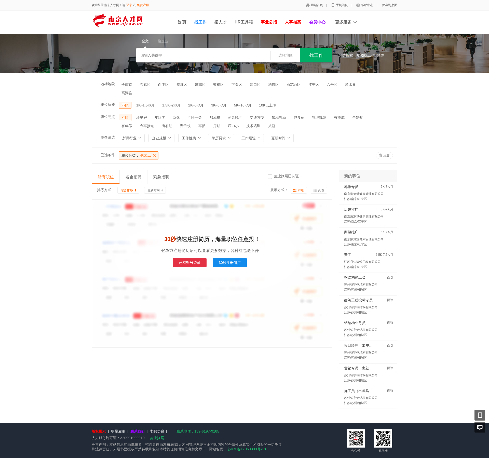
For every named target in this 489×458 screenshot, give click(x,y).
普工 (347, 255)
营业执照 (157, 438)
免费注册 (143, 5)
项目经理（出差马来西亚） (365, 345)
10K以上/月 (268, 105)
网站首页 (317, 5)
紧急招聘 (161, 177)
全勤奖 (357, 117)
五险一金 (195, 117)
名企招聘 (133, 177)
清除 (380, 55)
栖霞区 (273, 85)
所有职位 (106, 177)
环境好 (141, 117)
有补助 (167, 126)
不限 (125, 105)
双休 (176, 117)
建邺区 (200, 85)
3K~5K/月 (218, 105)
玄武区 (145, 85)
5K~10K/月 (242, 105)
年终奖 (160, 117)
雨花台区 (294, 85)
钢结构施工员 (354, 277)
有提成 (339, 117)
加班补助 (279, 117)
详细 (301, 190)
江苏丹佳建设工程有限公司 (362, 262)
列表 (321, 190)
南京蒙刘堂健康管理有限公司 (364, 194)
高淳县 (126, 93)
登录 (129, 5)
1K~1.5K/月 (145, 105)
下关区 (237, 85)
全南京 (126, 85)
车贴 (202, 126)
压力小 (233, 126)
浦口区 (255, 85)
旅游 (271, 126)
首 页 (181, 22)
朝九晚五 (235, 117)
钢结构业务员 (354, 323)
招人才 (220, 22)
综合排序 (127, 190)
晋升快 (185, 126)
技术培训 (253, 126)
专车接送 (147, 126)
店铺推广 (351, 209)
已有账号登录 (189, 263)
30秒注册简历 (230, 263)
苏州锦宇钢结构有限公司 (361, 284)
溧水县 (350, 85)
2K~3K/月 (195, 105)
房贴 (216, 126)
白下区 (163, 85)
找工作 (200, 22)
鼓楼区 (218, 85)
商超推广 (351, 232)
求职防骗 (157, 431)
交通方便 (257, 117)
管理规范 (319, 117)
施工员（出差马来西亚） (363, 391)
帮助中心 (367, 5)
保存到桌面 (389, 5)
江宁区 (313, 85)
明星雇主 (118, 431)
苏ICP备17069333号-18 (247, 449)
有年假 (126, 126)
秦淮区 (181, 85)
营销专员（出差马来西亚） (365, 368)
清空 (386, 155)
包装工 (136, 155)
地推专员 (351, 187)
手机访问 (342, 5)
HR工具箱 (244, 22)
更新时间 (153, 190)
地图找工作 (366, 55)
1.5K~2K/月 (171, 105)
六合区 (332, 85)
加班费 (215, 117)
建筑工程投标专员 (358, 300)
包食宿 (299, 117)
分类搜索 (346, 55)
